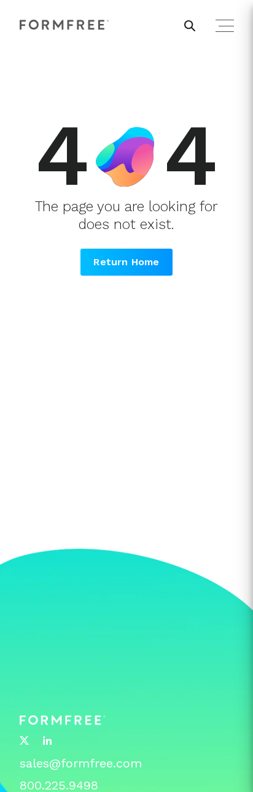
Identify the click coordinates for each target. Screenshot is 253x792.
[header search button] (189, 25)
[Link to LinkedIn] (47, 741)
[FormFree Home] (64, 25)
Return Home (126, 262)
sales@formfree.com (81, 763)
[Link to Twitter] (24, 741)
